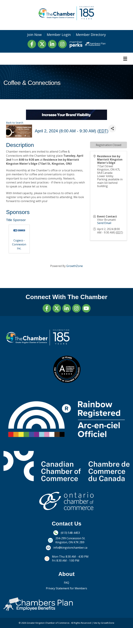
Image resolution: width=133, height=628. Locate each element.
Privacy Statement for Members (66, 588)
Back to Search (14, 122)
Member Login (59, 34)
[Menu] (125, 58)
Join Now (34, 34)
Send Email (104, 223)
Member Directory (91, 34)
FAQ (66, 583)
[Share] (112, 128)
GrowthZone (74, 266)
